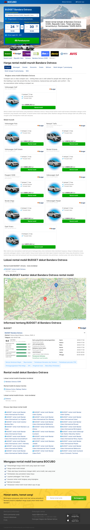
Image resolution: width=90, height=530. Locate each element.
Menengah (16, 67)
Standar (25, 67)
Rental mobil (38, 107)
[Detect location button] (37, 15)
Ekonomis (33, 67)
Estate (41, 67)
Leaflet (74, 319)
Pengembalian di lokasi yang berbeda (20, 19)
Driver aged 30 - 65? (15, 35)
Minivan (48, 67)
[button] (56, 285)
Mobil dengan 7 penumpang (63, 67)
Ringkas (7, 67)
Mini (27, 71)
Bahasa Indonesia (66, 2)
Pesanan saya (80, 2)
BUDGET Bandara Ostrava (13, 333)
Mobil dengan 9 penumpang (14, 71)
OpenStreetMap (82, 319)
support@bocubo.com (39, 514)
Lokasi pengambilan (11, 12)
